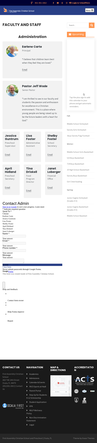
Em (6, 187)
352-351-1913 (40, 3)
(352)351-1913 (8, 386)
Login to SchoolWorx (80, 3)
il (9, 187)
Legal (31, 424)
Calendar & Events (37, 382)
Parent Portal (35, 390)
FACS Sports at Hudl (37, 386)
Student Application (37, 402)
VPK (31, 406)
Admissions (34, 378)
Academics (34, 374)
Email (24, 69)
